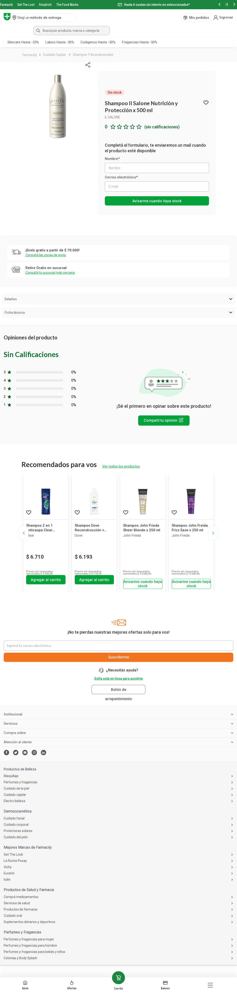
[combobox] (118, 30)
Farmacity (6, 4)
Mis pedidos (199, 18)
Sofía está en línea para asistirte (118, 678)
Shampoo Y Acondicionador (93, 55)
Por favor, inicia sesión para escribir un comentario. (164, 420)
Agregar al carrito (46, 580)
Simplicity (45, 4)
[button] (219, 5)
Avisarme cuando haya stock (156, 201)
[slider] (118, 4)
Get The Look (25, 4)
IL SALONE (112, 117)
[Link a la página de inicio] (30, 55)
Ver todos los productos (121, 466)
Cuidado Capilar (54, 55)
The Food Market (67, 4)
